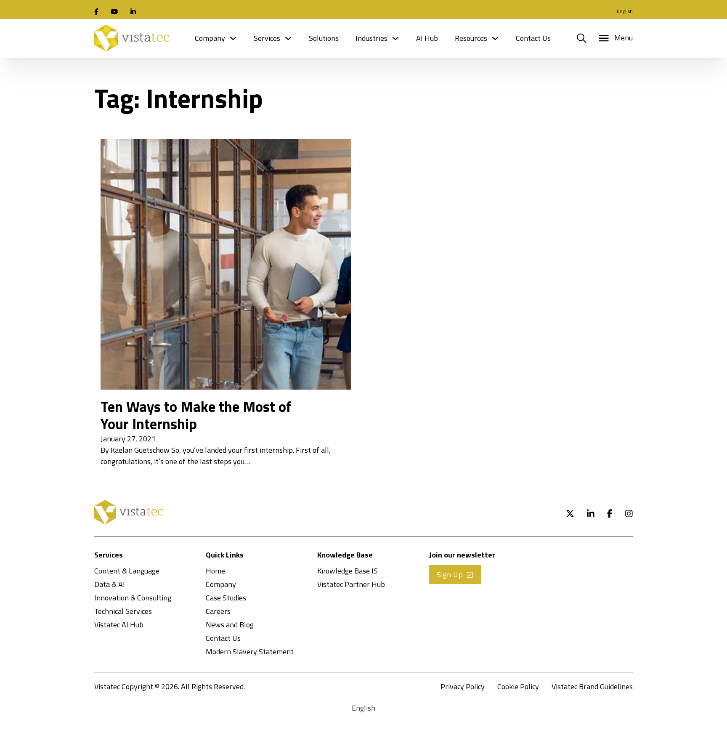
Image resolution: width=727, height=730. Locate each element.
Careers (218, 611)
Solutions (324, 38)
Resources (471, 38)
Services (267, 38)
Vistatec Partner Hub (351, 584)
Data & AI (109, 584)
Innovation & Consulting (132, 597)
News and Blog (230, 624)
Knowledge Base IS (347, 570)
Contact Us (533, 38)
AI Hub (427, 38)
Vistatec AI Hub (118, 624)
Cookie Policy (518, 686)
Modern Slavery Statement (250, 651)
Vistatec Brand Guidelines (592, 686)
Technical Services (123, 611)
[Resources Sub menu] (495, 38)
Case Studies (226, 597)
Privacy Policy (462, 686)
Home (215, 570)
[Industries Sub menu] (395, 38)
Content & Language (126, 570)
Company (210, 38)
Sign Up (450, 574)
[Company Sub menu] (233, 38)
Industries (371, 38)
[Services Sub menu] (288, 38)
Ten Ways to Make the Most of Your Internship (196, 415)
